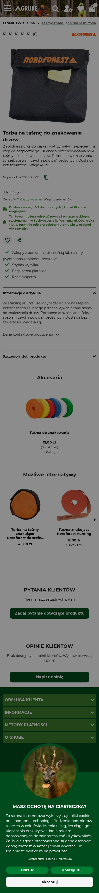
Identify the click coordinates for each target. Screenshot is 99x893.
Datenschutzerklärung (41, 859)
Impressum (65, 859)
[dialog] (49, 446)
